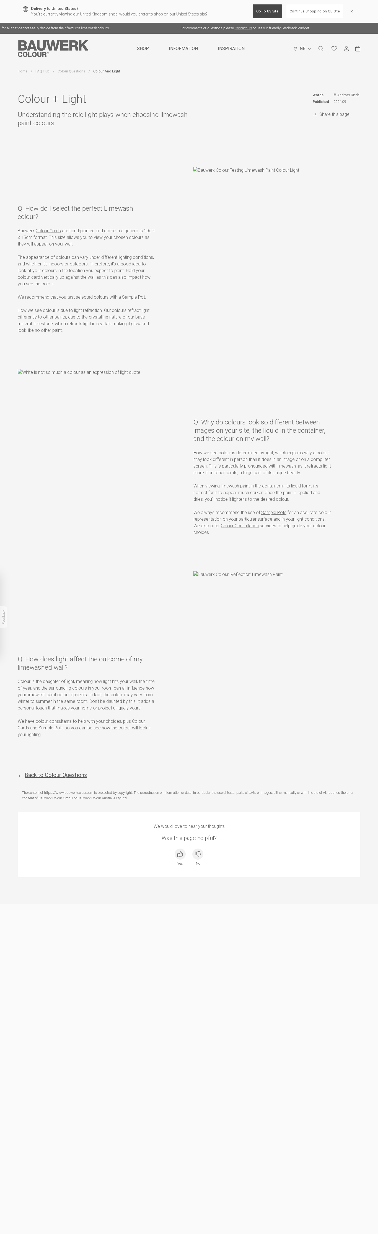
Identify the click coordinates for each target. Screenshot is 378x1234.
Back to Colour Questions (56, 775)
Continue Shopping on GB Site (315, 11)
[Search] (321, 48)
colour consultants (54, 721)
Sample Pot (133, 297)
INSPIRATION (231, 48)
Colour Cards (48, 230)
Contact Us (234, 28)
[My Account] (346, 48)
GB (302, 48)
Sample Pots (273, 512)
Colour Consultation (240, 525)
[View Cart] (357, 48)
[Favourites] (334, 48)
